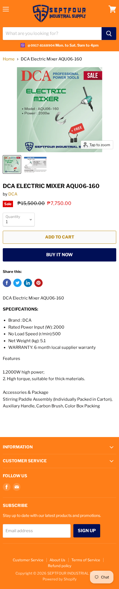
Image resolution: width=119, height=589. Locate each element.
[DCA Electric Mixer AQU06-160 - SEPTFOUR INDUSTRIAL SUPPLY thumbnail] (35, 164)
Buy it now (59, 254)
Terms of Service (85, 560)
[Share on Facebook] (7, 283)
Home (9, 59)
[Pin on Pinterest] (38, 283)
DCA (12, 194)
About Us (57, 560)
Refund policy (59, 565)
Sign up (87, 530)
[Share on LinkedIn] (28, 283)
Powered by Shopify (60, 579)
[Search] (109, 33)
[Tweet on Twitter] (17, 283)
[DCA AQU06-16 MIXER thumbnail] (12, 164)
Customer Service (28, 560)
